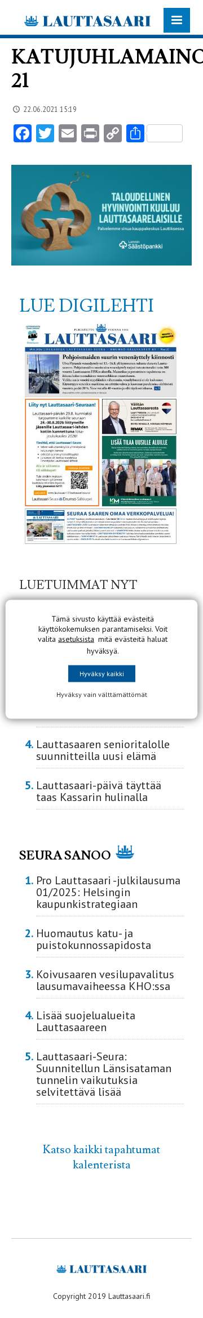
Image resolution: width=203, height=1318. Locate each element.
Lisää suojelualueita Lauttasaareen (85, 1021)
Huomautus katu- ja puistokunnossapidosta (93, 939)
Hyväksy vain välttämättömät (101, 694)
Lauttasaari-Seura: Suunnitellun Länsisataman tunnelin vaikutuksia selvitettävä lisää (103, 1074)
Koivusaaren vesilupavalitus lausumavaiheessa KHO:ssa (105, 980)
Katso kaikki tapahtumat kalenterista (101, 1157)
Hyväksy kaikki (102, 673)
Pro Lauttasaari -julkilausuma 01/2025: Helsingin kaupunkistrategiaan (108, 892)
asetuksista (76, 638)
